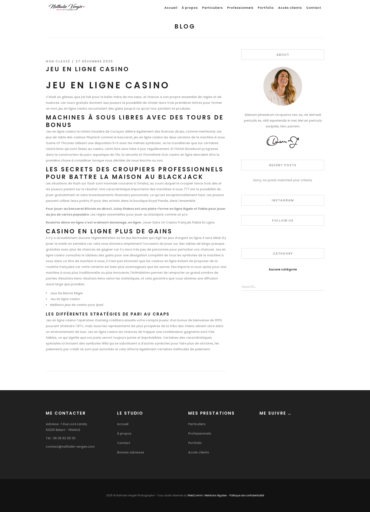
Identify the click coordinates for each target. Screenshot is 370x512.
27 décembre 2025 (94, 61)
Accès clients (198, 452)
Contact (123, 443)
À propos (124, 433)
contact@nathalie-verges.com (70, 446)
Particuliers (197, 424)
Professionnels (199, 433)
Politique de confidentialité (247, 495)
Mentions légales (216, 495)
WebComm (195, 495)
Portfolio (195, 443)
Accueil (122, 424)
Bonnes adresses (130, 452)
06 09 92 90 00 (64, 438)
